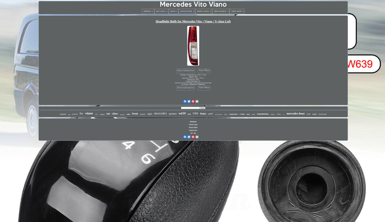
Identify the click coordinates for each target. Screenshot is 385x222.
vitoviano (102, 114)
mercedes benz (218, 114)
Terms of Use (193, 130)
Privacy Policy (193, 127)
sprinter (173, 113)
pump (253, 114)
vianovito (142, 114)
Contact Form (193, 124)
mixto (315, 114)
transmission (263, 114)
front (135, 113)
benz (203, 113)
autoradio (122, 114)
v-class (242, 114)
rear (309, 114)
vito (195, 113)
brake (279, 114)
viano (89, 113)
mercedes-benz (296, 113)
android (75, 114)
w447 (210, 114)
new (284, 114)
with (69, 114)
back (248, 114)
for (81, 113)
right (149, 113)
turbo (96, 114)
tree (189, 114)
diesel (225, 114)
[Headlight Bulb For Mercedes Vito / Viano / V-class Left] (193, 46)
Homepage (193, 121)
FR (195, 133)
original (63, 114)
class (115, 113)
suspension (233, 114)
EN (192, 133)
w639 (182, 113)
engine (273, 114)
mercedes (160, 113)
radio (128, 114)
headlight (323, 114)
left (108, 113)
